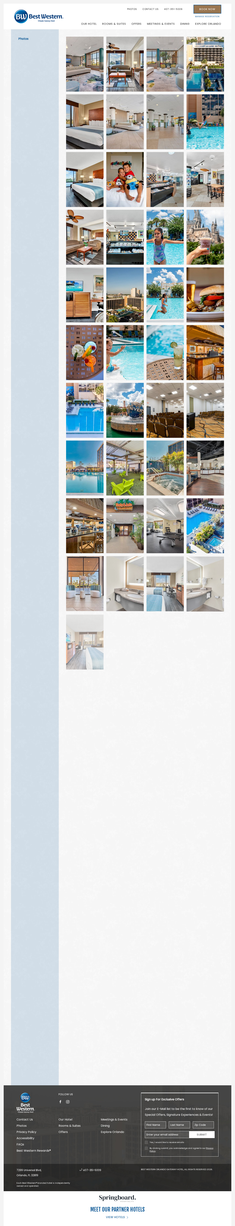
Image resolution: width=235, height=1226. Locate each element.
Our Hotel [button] (89, 24)
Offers (136, 24)
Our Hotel (65, 1119)
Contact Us (150, 9)
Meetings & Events (114, 1119)
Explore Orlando (112, 1132)
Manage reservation (207, 16)
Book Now (207, 9)
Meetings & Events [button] (161, 24)
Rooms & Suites (114, 24)
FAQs (20, 1144)
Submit (202, 1134)
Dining (185, 24)
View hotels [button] (116, 1217)
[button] (85, 64)
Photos (132, 9)
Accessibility (25, 1138)
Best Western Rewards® (34, 1151)
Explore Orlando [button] (208, 24)
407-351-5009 (173, 9)
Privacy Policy (26, 1132)
